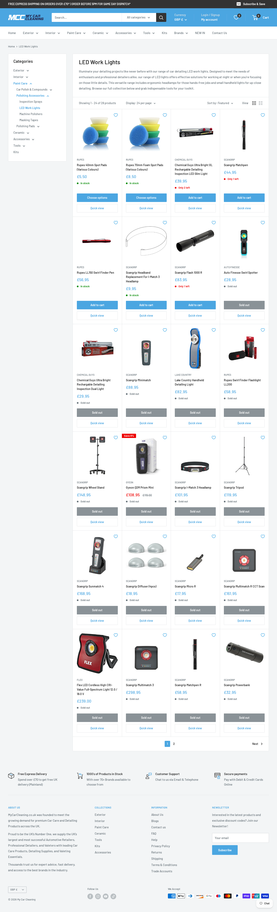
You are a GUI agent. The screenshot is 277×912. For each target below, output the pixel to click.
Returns (156, 852)
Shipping (157, 858)
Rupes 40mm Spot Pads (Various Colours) (92, 167)
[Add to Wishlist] (116, 115)
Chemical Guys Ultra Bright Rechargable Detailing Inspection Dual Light (94, 384)
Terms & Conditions (164, 865)
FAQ (153, 833)
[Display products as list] (261, 103)
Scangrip (229, 159)
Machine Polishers (30, 114)
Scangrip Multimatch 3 (140, 685)
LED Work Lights (28, 46)
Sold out (244, 305)
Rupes (80, 159)
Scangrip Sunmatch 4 (90, 586)
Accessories (123, 33)
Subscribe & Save (254, 4)
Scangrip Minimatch (138, 380)
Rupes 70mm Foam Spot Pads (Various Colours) (144, 167)
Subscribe (225, 850)
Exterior (28, 33)
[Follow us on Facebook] (90, 896)
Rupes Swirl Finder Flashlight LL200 (242, 382)
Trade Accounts (161, 871)
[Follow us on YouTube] (105, 896)
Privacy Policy (160, 846)
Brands (179, 33)
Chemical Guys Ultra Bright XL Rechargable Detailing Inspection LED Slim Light (194, 169)
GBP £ (13, 889)
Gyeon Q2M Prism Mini (140, 487)
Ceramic (98, 33)
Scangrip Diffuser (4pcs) (141, 586)
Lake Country (183, 374)
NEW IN (200, 33)
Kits (164, 33)
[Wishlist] (236, 17)
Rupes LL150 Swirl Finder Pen (95, 272)
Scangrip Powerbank (237, 685)
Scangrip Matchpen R (188, 685)
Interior (50, 33)
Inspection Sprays (30, 101)
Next (255, 743)
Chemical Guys (183, 159)
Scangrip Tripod (234, 487)
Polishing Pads (25, 126)
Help (154, 840)
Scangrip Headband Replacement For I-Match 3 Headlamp (143, 277)
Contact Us (219, 33)
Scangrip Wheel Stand (90, 487)
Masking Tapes (28, 120)
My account (209, 19)
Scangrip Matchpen (236, 165)
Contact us (158, 827)
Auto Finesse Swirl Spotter (241, 272)
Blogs (155, 821)
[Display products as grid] (254, 103)
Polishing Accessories (30, 95)
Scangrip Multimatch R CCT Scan (244, 586)
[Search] (161, 17)
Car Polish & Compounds (32, 89)
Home (12, 33)
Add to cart (195, 197)
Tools (146, 33)
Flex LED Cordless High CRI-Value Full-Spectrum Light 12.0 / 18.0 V (97, 689)
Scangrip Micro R (185, 586)
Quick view (97, 208)
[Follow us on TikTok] (113, 896)
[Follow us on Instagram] (98, 896)
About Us (157, 814)
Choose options (97, 197)
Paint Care (74, 33)
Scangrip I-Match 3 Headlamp (193, 487)
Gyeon (129, 482)
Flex (80, 679)
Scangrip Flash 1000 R (188, 272)
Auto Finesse (232, 267)
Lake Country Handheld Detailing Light (189, 382)
